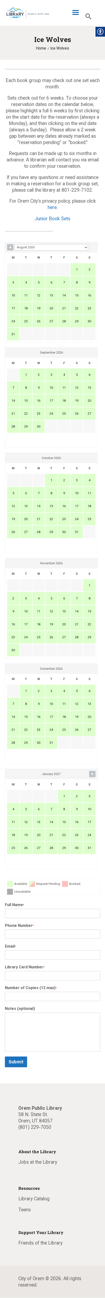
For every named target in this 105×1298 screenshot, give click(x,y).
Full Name (14, 904)
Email (10, 946)
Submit (16, 1061)
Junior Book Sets (52, 218)
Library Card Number (24, 967)
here (52, 207)
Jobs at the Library (37, 1162)
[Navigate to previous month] (10, 247)
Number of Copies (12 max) (31, 987)
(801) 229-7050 (34, 1127)
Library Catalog (34, 1199)
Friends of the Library (40, 1243)
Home (41, 48)
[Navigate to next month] (92, 774)
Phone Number (19, 925)
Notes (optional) (20, 1008)
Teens (24, 1210)
